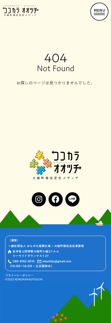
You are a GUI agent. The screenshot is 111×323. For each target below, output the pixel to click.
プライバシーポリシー (19, 276)
